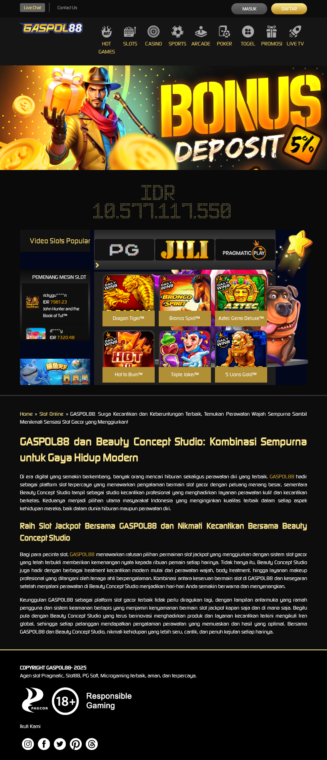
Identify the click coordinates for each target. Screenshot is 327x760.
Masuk (249, 9)
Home (26, 414)
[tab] (124, 250)
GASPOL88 (282, 476)
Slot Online (51, 414)
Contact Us (67, 7)
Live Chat (32, 7)
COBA (128, 283)
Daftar (289, 9)
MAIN (128, 301)
